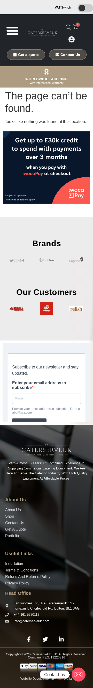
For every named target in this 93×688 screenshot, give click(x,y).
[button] (12, 30)
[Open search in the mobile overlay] (68, 27)
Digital (65, 678)
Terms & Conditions (21, 570)
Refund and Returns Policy (28, 576)
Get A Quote (15, 529)
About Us (13, 510)
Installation (14, 563)
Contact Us (14, 522)
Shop (9, 516)
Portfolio (12, 535)
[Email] (79, 675)
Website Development (35, 678)
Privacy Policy (17, 583)
